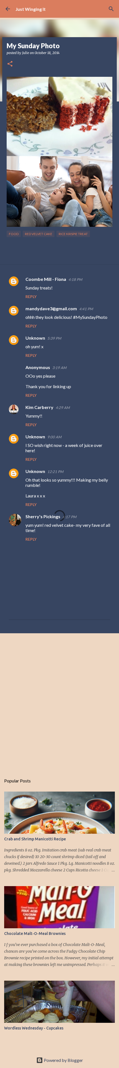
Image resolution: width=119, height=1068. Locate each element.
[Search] (111, 9)
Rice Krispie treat (73, 234)
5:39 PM (54, 338)
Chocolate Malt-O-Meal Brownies (35, 933)
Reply (31, 296)
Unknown (35, 337)
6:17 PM (69, 517)
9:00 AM (54, 437)
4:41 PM (86, 309)
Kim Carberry (39, 407)
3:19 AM (59, 367)
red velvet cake (38, 234)
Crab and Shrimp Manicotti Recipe (35, 839)
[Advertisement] (59, 701)
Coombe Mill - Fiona (45, 279)
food (14, 234)
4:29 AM (63, 407)
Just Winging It (30, 9)
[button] (10, 64)
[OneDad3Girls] (59, 225)
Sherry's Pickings (42, 516)
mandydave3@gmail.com (51, 308)
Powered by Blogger (63, 1060)
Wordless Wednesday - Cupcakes (33, 1028)
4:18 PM (75, 279)
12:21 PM (55, 471)
